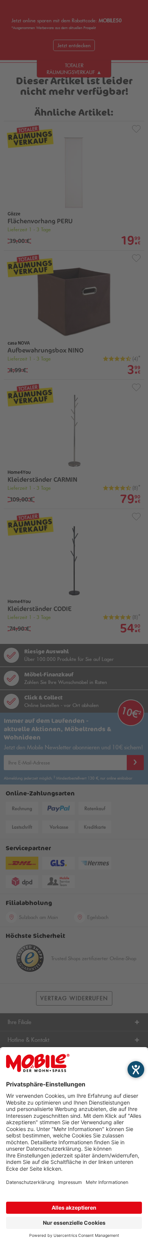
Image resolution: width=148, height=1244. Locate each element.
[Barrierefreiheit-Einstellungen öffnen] (136, 1069)
